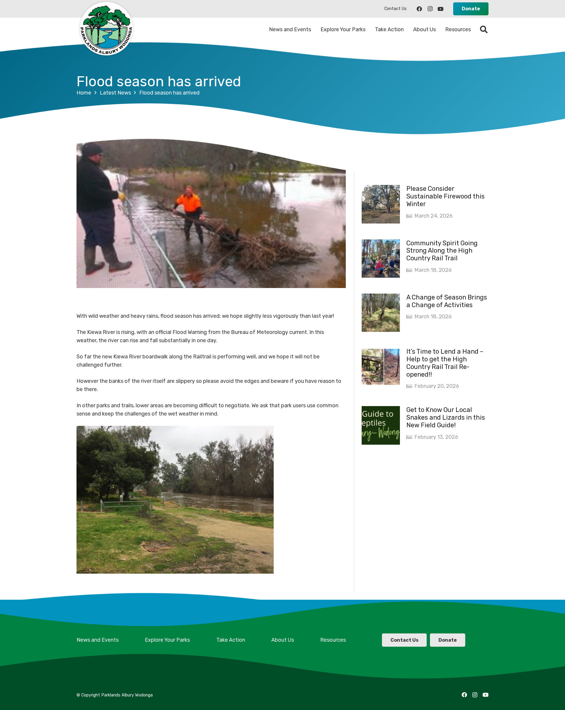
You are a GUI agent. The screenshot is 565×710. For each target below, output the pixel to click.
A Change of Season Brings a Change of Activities (446, 301)
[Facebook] (419, 9)
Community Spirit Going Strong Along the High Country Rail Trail (442, 250)
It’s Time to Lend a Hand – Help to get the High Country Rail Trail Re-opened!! (444, 363)
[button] (484, 29)
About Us (282, 640)
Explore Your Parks (167, 640)
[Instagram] (430, 9)
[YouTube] (440, 9)
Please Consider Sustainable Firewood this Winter (445, 196)
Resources (333, 640)
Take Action (230, 640)
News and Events (98, 640)
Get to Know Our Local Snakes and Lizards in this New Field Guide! (445, 417)
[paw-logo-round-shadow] (106, 29)
